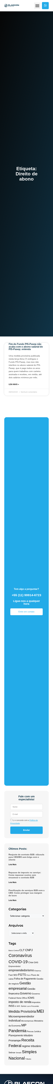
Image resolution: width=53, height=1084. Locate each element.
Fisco (28, 975)
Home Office (21, 998)
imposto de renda (20, 1002)
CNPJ (29, 950)
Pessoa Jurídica (34, 1032)
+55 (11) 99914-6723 (26, 595)
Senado (18, 1052)
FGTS (22, 974)
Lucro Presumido (33, 1006)
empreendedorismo (21, 970)
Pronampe (15, 1040)
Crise (30, 962)
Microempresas (27, 1021)
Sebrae (12, 1052)
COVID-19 (18, 961)
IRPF (18, 1006)
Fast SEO (13, 975)
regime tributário (31, 1046)
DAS (36, 962)
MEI (40, 1011)
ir (15, 1006)
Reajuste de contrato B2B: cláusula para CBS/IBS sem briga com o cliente (26, 857)
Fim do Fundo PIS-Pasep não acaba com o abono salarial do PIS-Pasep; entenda (26, 346)
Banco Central (14, 950)
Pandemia (17, 1031)
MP (23, 1025)
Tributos (28, 1059)
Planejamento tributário (21, 1035)
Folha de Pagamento (25, 978)
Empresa (37, 971)
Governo (25, 993)
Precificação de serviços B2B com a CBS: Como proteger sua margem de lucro (26, 893)
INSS (11, 1006)
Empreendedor (15, 966)
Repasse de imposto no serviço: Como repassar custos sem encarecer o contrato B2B (25, 875)
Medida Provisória (22, 1011)
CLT (22, 950)
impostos (36, 1002)
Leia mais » (14, 384)
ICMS (31, 997)
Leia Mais (12, 865)
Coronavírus (20, 955)
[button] (37, 6)
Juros (23, 1006)
